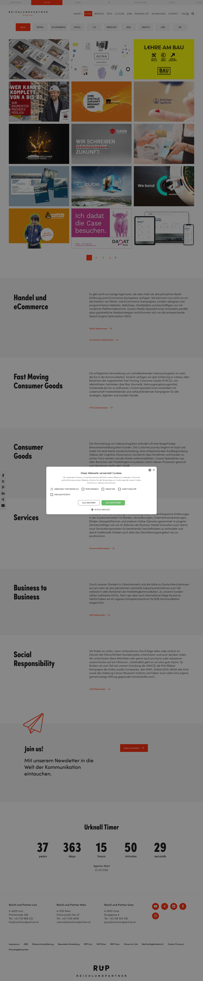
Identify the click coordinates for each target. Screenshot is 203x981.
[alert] (101, 490)
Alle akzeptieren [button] (113, 503)
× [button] (154, 470)
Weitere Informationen (107, 483)
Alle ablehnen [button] (88, 503)
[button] (101, 509)
